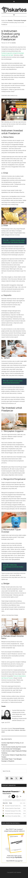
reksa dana (22, 730)
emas (12, 730)
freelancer (16, 730)
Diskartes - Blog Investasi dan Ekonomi (14, 9)
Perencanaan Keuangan (18, 728)
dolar (9, 730)
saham (3, 732)
